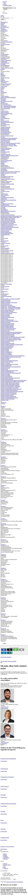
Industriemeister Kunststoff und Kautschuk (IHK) (11, 216)
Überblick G (3, 476)
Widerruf (21, 881)
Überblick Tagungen (5, 191)
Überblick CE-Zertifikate (6, 353)
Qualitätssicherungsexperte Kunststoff (9, 224)
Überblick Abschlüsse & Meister (7, 214)
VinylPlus (3, 175)
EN (6, 13)
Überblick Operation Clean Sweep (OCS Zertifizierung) (13, 355)
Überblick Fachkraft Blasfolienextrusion (9, 397)
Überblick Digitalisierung (6, 148)
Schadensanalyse (4, 165)
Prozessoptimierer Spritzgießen (7, 223)
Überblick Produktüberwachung (7, 179)
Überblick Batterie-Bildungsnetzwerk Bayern (10, 377)
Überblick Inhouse (4, 240)
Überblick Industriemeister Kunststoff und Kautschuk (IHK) (13, 380)
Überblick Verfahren (5, 350)
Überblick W (3, 628)
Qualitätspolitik (4, 61)
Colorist (2, 235)
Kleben (2, 119)
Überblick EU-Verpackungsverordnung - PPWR (11, 339)
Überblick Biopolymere (6, 300)
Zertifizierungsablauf (5, 62)
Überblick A (3, 406)
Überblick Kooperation (5, 154)
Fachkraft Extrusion (5, 230)
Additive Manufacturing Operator (8, 218)
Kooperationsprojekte (5, 108)
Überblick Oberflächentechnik (7, 319)
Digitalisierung (4, 198)
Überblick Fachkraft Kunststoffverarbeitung (10, 385)
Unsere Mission (4, 86)
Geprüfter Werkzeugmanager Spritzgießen (10, 227)
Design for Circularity (5, 142)
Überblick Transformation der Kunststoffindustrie (11, 332)
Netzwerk (3, 28)
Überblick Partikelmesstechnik (7, 326)
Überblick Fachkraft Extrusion (7, 395)
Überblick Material (5, 96)
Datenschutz (14, 881)
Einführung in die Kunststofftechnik (8, 200)
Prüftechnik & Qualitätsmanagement (8, 206)
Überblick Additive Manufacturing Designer (10, 384)
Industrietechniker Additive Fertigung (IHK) (10, 217)
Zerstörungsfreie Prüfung (6, 132)
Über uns (5, 863)
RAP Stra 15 (3, 174)
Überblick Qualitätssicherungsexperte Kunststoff (11, 389)
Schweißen (3, 207)
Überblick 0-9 (4, 402)
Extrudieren (3, 117)
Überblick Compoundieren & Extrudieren (9, 364)
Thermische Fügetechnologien (7, 122)
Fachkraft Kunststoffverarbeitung (8, 221)
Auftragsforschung (5, 158)
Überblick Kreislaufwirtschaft (7, 135)
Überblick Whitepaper (5, 243)
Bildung (5, 855)
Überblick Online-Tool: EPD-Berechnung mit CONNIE (13, 337)
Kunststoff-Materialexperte (6, 228)
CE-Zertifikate (4, 169)
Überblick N (3, 539)
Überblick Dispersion (5, 314)
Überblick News (4, 291)
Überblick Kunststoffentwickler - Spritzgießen (10, 386)
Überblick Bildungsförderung (7, 379)
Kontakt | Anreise (7, 864)
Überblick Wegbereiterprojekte (7, 345)
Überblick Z (3, 634)
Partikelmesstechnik (5, 129)
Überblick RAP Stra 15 (6, 358)
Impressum (8, 881)
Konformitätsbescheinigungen (7, 176)
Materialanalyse (4, 161)
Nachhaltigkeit (4, 92)
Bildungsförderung (5, 212)
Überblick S (3, 579)
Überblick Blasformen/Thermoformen (9, 312)
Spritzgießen (3, 123)
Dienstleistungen (4, 22)
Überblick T (3, 597)
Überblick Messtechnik (5, 127)
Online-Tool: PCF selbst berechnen (8, 144)
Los (14, 879)
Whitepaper (3, 75)
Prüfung (2, 24)
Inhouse (2, 74)
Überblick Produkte (5, 349)
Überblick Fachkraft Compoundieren (8, 394)
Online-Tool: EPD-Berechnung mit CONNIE (10, 143)
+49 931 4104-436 (5, 707)
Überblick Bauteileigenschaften (7, 324)
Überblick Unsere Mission (6, 284)
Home (4, 643)
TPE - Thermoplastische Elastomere (8, 106)
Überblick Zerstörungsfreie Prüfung (8, 328)
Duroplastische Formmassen (7, 101)
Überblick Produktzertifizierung (7, 167)
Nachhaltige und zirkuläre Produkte (8, 139)
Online (2, 72)
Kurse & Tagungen (5, 27)
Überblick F (3, 465)
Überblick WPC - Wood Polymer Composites (10, 308)
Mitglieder (3, 80)
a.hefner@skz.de (4, 708)
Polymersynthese (4, 103)
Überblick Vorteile (4, 245)
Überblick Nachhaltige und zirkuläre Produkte (10, 333)
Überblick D (3, 442)
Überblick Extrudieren (5, 316)
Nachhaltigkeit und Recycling (7, 203)
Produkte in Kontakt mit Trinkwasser (8, 172)
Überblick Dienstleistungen (6, 41)
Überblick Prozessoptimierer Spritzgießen (9, 387)
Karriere (5, 1)
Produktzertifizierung (5, 65)
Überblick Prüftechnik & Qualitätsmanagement (11, 373)
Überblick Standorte (5, 286)
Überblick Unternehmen (6, 83)
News (4, 3)
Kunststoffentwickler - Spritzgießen (8, 222)
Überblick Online (4, 238)
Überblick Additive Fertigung (7, 311)
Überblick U (3, 613)
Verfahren (3, 164)
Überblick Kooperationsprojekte (7, 310)
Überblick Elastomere (5, 303)
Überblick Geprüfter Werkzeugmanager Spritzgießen (12, 391)
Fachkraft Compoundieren (6, 229)
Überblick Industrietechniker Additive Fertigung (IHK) (12, 381)
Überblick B (3, 418)
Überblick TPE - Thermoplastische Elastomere (11, 307)
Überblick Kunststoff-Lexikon (7, 253)
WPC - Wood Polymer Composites (8, 107)
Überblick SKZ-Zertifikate (6, 354)
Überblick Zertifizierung (6, 60)
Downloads (3, 64)
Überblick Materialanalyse (6, 348)
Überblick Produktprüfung (6, 160)
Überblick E (3, 457)
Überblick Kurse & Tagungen (7, 67)
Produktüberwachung (5, 58)
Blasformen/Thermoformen (6, 113)
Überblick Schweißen (5, 374)
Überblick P (3, 554)
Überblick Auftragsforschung (7, 347)
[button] (4, 649)
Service (4, 4)
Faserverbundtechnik (5, 118)
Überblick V (3, 620)
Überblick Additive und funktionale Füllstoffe (10, 298)
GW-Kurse (5, 868)
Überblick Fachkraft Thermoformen (8, 396)
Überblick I (3, 500)
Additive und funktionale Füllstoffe (8, 97)
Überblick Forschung (5, 44)
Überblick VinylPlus (5, 359)
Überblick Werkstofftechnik (6, 376)
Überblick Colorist (4, 400)
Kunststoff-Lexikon (7, 5)
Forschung (3, 23)
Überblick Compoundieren (6, 313)
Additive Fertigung (5, 112)
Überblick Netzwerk (5, 77)
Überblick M (3, 523)
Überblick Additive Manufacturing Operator (10, 382)
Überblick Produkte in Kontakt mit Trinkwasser (11, 356)
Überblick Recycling (5, 331)
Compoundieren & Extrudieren (7, 197)
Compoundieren (4, 114)
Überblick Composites (5, 301)
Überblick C (3, 429)
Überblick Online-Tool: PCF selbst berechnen (10, 338)
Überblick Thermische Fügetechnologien (9, 321)
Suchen (5, 9)
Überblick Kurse (4, 193)
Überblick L (3, 518)
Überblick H (3, 485)
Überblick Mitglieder (5, 248)
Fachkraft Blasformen (5, 234)
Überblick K (3, 506)
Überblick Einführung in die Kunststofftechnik (11, 366)
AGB (18, 881)
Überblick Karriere (5, 289)
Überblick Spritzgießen (5, 322)
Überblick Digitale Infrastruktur (7, 340)
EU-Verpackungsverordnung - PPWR (9, 145)
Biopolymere (3, 98)
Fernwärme (3, 201)
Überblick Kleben (4, 318)
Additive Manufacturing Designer (8, 219)
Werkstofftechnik (4, 209)
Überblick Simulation (5, 342)
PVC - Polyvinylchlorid (6, 104)
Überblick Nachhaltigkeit (6, 296)
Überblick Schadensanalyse (6, 352)
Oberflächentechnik (5, 121)
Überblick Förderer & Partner (7, 250)
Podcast (2, 91)
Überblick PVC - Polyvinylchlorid (8, 306)
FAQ (4, 866)
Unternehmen (3, 29)
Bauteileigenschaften (5, 128)
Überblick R (3, 568)
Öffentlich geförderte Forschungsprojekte (9, 155)
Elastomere (3, 102)
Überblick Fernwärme (5, 368)
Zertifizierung (3, 25)
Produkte (2, 163)
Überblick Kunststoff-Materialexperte (9, 392)
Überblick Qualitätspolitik (6, 181)
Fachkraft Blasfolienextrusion (7, 233)
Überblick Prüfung (5, 54)
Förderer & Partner (5, 81)
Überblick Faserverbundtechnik (7, 317)
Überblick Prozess (4, 111)
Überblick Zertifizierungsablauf (7, 184)
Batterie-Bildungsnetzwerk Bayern (8, 211)
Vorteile (2, 79)
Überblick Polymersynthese (6, 305)
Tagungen (3, 69)
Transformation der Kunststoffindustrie (9, 138)
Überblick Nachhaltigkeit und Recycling (9, 370)
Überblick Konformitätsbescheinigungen (9, 360)
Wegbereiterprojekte (5, 156)
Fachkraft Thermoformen (6, 232)
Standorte (3, 87)
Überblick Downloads (5, 186)
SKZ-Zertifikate (4, 170)
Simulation (3, 150)
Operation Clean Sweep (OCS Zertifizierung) (10, 171)
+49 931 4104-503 (5, 742)
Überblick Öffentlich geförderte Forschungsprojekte (12, 344)
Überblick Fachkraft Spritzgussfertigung (9, 390)
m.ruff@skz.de (4, 743)
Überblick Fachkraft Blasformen (7, 398)
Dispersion (3, 116)
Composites (3, 100)
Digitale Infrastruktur (5, 149)
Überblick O (3, 544)
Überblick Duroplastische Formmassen (9, 302)
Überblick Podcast (4, 293)
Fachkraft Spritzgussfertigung (7, 226)
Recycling (3, 137)
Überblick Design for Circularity (7, 335)
